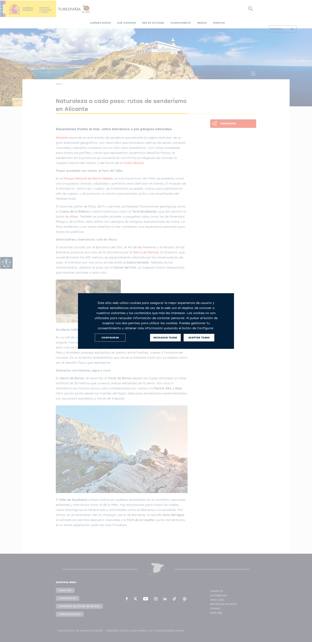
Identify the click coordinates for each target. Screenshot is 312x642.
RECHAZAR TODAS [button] (165, 337)
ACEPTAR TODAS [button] (199, 337)
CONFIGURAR (110, 337)
